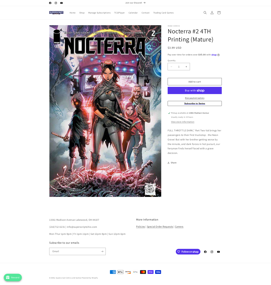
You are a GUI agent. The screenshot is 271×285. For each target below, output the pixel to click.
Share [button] (174, 162)
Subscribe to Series (194, 103)
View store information (182, 122)
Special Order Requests (160, 226)
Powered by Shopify (90, 278)
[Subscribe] (102, 251)
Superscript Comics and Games (68, 278)
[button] (205, 12)
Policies (140, 226)
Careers (179, 226)
